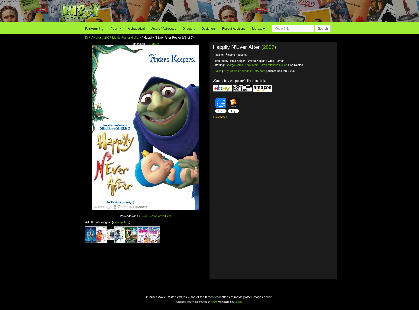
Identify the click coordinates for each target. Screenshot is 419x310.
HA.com (260, 71)
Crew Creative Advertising (156, 216)
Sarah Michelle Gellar (272, 65)
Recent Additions (234, 28)
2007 (268, 46)
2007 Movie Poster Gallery (122, 37)
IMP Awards (93, 37)
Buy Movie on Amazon (238, 71)
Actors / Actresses (163, 28)
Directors (189, 28)
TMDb (214, 301)
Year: (115, 28)
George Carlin (234, 65)
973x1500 (153, 43)
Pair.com (239, 301)
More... (257, 28)
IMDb (218, 71)
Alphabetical (136, 28)
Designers (209, 28)
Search (323, 28)
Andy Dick (251, 65)
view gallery (121, 222)
